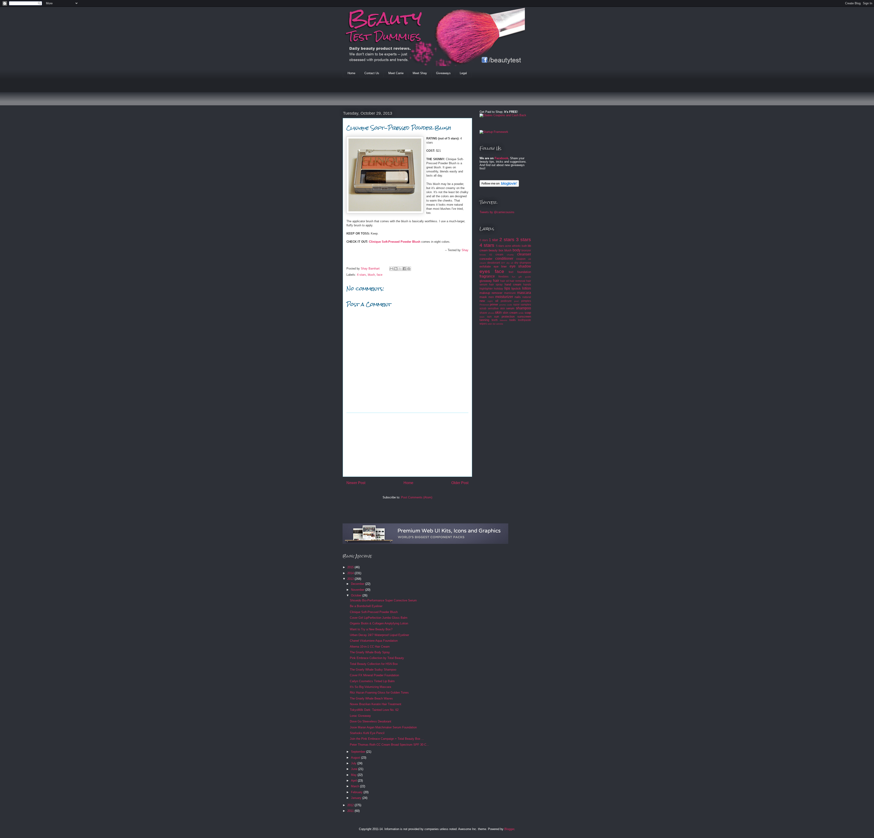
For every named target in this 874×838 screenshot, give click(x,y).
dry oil (509, 263)
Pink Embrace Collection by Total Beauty (377, 658)
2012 (351, 805)
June (354, 769)
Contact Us (371, 73)
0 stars (484, 240)
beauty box (496, 250)
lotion (526, 288)
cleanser (524, 254)
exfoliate (485, 266)
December (358, 584)
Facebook (501, 158)
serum (510, 308)
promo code (505, 304)
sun (489, 316)
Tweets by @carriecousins (497, 212)
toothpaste (524, 319)
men (491, 296)
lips (507, 288)
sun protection (504, 316)
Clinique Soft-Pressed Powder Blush (394, 241)
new (482, 301)
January (356, 798)
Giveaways (443, 73)
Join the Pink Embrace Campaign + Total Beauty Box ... (387, 738)
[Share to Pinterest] (409, 268)
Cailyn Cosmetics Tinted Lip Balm (372, 681)
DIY (503, 263)
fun (513, 276)
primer (494, 304)
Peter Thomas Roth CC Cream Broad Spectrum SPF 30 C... (389, 744)
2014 (351, 573)
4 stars (361, 274)
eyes (485, 271)
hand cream (513, 284)
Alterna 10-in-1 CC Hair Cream (370, 646)
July (354, 763)
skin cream (510, 312)
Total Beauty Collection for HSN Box (374, 664)
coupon (521, 258)
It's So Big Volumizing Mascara (370, 687)
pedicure (506, 300)
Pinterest (484, 304)
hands (527, 284)
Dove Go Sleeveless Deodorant (370, 721)
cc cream (496, 254)
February (357, 792)
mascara (524, 293)
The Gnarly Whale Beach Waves (371, 698)
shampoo (523, 308)
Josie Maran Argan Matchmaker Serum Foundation (383, 727)
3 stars (523, 239)
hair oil (504, 280)
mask (483, 297)
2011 (351, 811)
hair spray (496, 284)
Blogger (509, 829)
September (358, 751)
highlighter (486, 288)
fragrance (487, 276)
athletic (516, 245)
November (358, 589)
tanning (484, 320)
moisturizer (504, 297)
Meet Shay (420, 73)
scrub (483, 308)
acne (508, 245)
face (379, 274)
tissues (503, 320)
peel (516, 301)
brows (483, 254)
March (355, 786)
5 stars (500, 245)
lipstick (516, 288)
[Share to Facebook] (404, 268)
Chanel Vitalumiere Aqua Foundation (374, 640)
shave (483, 312)
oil (496, 301)
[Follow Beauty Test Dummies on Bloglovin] (499, 185)
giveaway (486, 281)
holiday (498, 288)
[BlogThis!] (396, 268)
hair (496, 281)
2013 (351, 579)
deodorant (493, 262)
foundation (524, 272)
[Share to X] (400, 268)
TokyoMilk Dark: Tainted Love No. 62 (374, 710)
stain (482, 317)
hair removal (517, 280)
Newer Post (355, 483)
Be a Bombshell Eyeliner (366, 606)
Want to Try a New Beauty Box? (371, 629)
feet (511, 271)
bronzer (526, 250)
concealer (486, 258)
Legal (463, 73)
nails (518, 297)
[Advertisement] (425, 94)
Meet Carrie (396, 73)
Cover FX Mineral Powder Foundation (374, 675)
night (490, 301)
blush (371, 274)
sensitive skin (496, 308)
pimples (526, 300)
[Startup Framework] (494, 132)
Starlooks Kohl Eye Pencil (367, 733)
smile (521, 313)
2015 (351, 567)
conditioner (504, 258)
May (354, 775)
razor (516, 304)
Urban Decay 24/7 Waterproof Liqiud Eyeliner (379, 635)
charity (510, 254)
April (354, 780)
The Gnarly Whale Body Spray (370, 652)
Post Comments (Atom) (416, 497)
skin (498, 312)
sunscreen (524, 316)
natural (526, 296)
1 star (493, 240)
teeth (495, 319)
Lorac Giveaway (360, 715)
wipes (483, 323)
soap (528, 312)
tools (512, 320)
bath (524, 245)
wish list (491, 324)
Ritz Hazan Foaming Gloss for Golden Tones (379, 692)
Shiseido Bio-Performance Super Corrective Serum (383, 600)
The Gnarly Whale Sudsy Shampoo (373, 669)
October (356, 595)
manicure (510, 292)
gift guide (524, 276)
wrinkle (499, 324)
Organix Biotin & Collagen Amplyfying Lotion (379, 623)
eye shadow (520, 266)
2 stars (506, 239)
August (356, 757)
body (517, 250)
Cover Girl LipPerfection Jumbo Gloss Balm (378, 617)
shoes (491, 313)
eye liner (500, 266)
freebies (503, 276)
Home (351, 73)
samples (526, 304)
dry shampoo (522, 262)
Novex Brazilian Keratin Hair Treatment (375, 704)
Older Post (459, 483)
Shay (465, 250)
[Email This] (391, 268)
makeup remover (491, 293)
